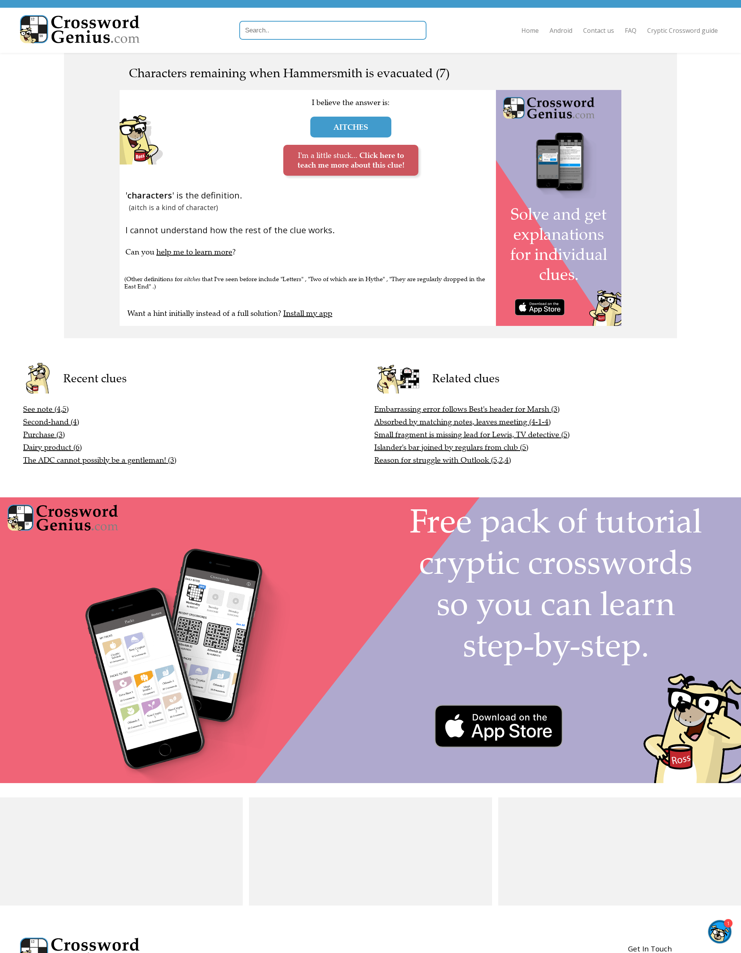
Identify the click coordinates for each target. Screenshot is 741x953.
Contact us (598, 30)
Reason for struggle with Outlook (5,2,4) (442, 460)
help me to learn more (194, 252)
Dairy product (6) (52, 447)
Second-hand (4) (51, 422)
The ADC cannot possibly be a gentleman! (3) (99, 460)
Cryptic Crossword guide (682, 30)
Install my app (307, 313)
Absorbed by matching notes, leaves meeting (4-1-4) (462, 422)
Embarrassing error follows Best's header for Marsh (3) (467, 409)
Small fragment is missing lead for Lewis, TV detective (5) (472, 434)
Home (530, 30)
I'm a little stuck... (351, 160)
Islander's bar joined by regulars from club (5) (451, 447)
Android (561, 30)
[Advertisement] (121, 851)
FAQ (630, 30)
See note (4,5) (46, 409)
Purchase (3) (44, 434)
